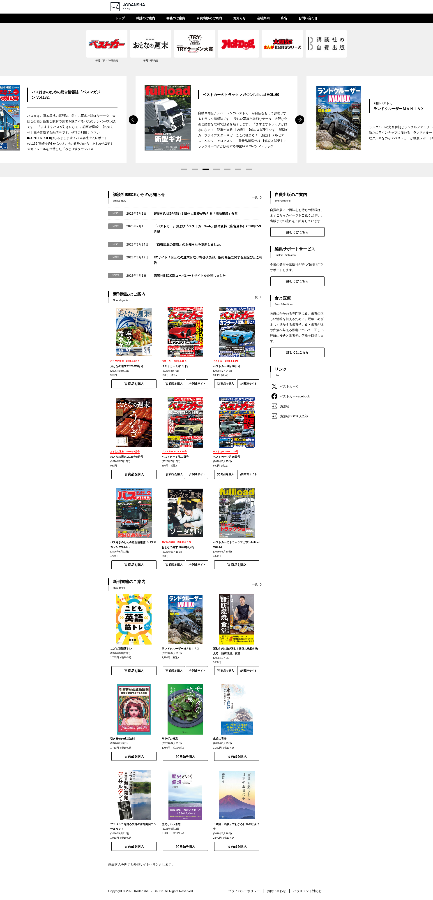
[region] (216, 48)
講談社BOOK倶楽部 (294, 416)
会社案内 (263, 18)
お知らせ (239, 18)
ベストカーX (289, 386)
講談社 (284, 406)
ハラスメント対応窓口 (309, 891)
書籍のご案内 (175, 18)
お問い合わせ (308, 18)
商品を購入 (136, 383)
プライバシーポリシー (244, 891)
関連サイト (199, 383)
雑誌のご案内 (145, 18)
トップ (120, 18)
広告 (284, 18)
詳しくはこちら (297, 232)
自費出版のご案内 (209, 18)
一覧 (255, 197)
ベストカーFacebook (295, 396)
